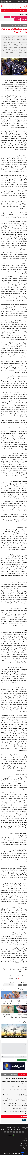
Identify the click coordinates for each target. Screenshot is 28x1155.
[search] (2, 1)
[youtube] (5, 1132)
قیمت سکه (24, 19)
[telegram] (26, 985)
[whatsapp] (19, 985)
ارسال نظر (21, 1059)
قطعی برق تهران (19, 976)
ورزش (18, 1129)
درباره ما (25, 1138)
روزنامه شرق (23, 11)
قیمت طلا (7, 17)
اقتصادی (24, 25)
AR (4, 1)
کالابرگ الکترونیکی (15, 17)
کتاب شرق (5, 11)
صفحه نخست (25, 1127)
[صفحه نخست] (10, 2)
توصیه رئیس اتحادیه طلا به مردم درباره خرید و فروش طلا (14, 1108)
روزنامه (5, 1074)
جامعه (18, 1127)
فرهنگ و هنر (25, 1129)
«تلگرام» (23, 971)
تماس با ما (25, 1136)
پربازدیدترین (14, 1074)
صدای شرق (3, 1129)
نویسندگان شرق (23, 1145)
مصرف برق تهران (13, 978)
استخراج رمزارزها (8, 976)
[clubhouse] (8, 1132)
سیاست (13, 1127)
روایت (14, 1129)
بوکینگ (24, 1120)
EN (7, 1)
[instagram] (20, 1132)
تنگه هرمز (17, 19)
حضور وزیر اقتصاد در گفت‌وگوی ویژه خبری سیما (16, 1078)
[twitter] (24, 985)
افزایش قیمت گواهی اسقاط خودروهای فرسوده (16, 1086)
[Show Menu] (2, 5)
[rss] (23, 1132)
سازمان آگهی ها (23, 1148)
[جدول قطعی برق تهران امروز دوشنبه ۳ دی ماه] (14, 1031)
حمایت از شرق (24, 1140)
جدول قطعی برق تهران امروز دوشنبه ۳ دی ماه (15, 1036)
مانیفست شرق (24, 1143)
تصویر (9, 1129)
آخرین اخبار (22, 1074)
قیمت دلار (24, 17)
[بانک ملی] (14, 1069)
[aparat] (11, 1132)
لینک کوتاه (11, 982)
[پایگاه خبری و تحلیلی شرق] (23, 6)
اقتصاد (8, 1127)
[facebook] (21, 985)
